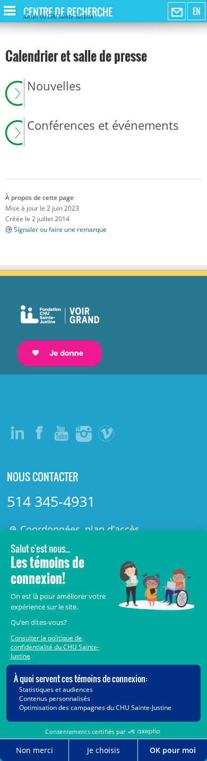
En (196, 11)
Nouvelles (54, 86)
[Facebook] (39, 433)
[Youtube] (62, 433)
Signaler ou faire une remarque (60, 229)
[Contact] (176, 12)
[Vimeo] (106, 433)
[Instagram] (84, 433)
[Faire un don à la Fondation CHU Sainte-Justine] (54, 326)
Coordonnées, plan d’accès (80, 529)
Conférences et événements (103, 125)
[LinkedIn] (17, 433)
